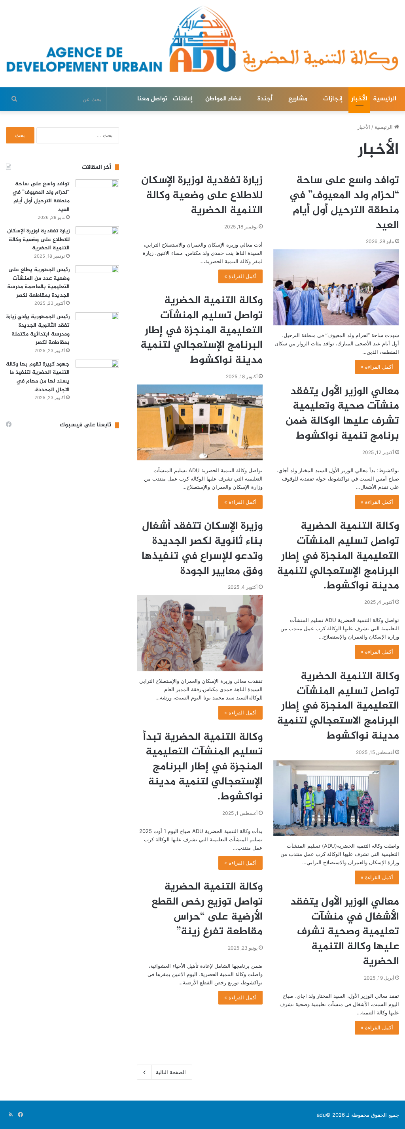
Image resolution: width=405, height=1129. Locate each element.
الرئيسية (384, 99)
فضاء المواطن (223, 99)
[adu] (202, 39)
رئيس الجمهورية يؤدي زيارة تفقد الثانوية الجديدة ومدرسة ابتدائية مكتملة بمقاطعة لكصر (38, 329)
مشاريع (297, 99)
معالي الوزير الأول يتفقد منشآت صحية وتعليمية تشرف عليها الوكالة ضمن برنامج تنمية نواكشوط (342, 414)
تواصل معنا (152, 99)
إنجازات (333, 99)
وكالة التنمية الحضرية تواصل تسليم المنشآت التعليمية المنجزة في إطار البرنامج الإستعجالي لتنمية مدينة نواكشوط (201, 330)
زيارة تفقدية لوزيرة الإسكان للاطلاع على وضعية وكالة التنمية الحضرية (202, 195)
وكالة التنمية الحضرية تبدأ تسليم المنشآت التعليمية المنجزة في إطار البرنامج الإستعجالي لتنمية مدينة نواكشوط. (203, 767)
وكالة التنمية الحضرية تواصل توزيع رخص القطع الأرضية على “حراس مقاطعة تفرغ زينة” (207, 909)
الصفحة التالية (171, 1072)
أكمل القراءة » (377, 367)
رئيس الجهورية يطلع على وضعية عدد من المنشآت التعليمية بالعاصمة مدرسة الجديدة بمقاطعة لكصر (38, 282)
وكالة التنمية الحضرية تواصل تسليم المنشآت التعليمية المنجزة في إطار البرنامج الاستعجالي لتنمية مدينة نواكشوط (338, 706)
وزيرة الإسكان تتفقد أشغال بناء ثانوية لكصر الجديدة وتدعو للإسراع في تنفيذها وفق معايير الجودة (202, 549)
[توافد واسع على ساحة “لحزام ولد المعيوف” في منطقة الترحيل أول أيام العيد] (336, 287)
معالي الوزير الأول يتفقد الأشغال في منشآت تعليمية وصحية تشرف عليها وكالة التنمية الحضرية (344, 932)
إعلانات (183, 99)
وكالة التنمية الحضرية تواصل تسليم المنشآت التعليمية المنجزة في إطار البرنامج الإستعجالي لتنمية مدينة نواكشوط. (338, 556)
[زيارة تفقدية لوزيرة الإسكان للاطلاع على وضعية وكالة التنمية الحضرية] (97, 241)
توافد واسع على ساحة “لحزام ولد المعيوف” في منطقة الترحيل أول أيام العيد (344, 203)
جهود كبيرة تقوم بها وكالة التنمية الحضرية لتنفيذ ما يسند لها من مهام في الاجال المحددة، (38, 377)
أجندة (265, 99)
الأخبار (359, 99)
